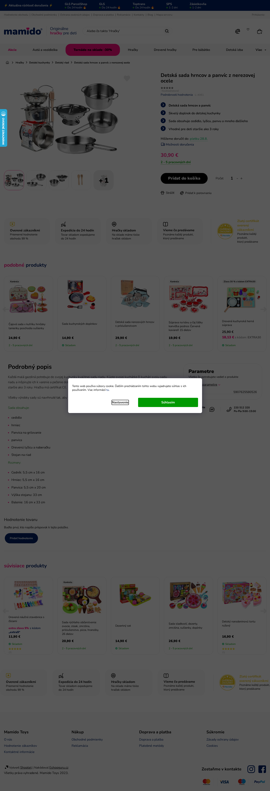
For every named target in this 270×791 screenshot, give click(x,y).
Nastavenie (120, 402)
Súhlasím (168, 402)
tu (107, 390)
